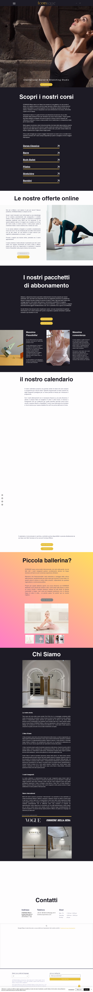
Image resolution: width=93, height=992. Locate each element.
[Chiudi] (91, 989)
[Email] (2, 501)
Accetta (86, 989)
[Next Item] (66, 541)
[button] (79, 908)
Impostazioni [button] (71, 989)
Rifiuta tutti (79, 989)
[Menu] (14, 3)
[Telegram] (2, 498)
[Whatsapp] (2, 504)
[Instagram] (2, 495)
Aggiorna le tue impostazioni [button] (67, 850)
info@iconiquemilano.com (44, 837)
